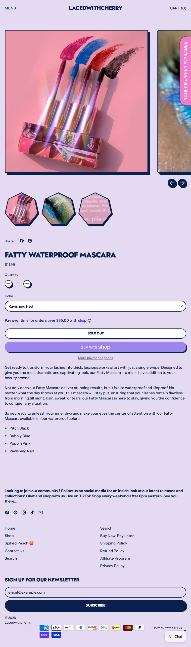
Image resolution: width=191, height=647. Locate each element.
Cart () (178, 9)
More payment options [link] (95, 358)
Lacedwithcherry (95, 8)
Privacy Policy (112, 565)
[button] (76, 102)
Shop (9, 535)
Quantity (11, 275)
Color (9, 296)
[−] (8, 284)
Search (11, 558)
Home (10, 528)
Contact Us (14, 550)
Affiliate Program (115, 558)
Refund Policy (112, 550)
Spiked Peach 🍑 (19, 543)
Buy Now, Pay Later (117, 535)
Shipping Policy (113, 543)
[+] (27, 284)
